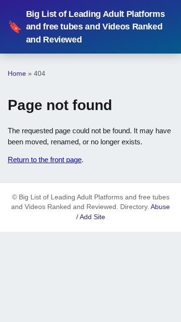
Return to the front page (45, 159)
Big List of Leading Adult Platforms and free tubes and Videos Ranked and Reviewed (86, 26)
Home (17, 73)
